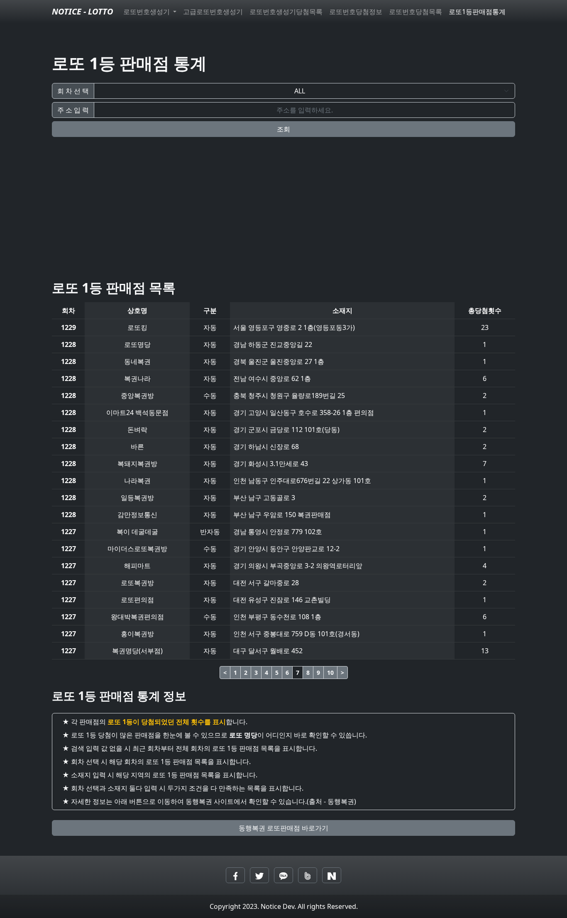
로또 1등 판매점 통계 (129, 62)
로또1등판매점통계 (477, 11)
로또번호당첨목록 (415, 11)
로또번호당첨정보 (355, 11)
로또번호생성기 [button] (147, 11)
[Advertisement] (283, 215)
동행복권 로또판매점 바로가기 (283, 828)
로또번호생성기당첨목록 (286, 11)
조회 (283, 129)
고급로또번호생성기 (213, 11)
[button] (235, 875)
